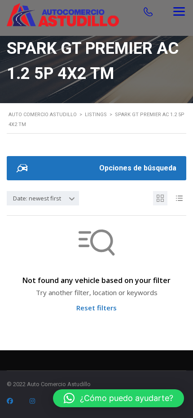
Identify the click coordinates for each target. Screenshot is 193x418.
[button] (118, 398)
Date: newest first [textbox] (37, 198)
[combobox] (43, 198)
